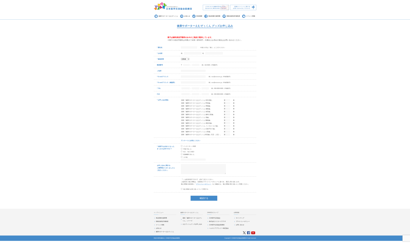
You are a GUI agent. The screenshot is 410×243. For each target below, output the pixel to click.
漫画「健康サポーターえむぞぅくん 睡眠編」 (196, 120)
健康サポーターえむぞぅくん (168, 16)
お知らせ (187, 16)
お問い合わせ (240, 225)
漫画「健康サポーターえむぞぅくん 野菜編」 (196, 103)
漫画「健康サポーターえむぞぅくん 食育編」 (196, 111)
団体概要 (199, 16)
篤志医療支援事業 (214, 16)
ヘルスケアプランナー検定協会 (219, 228)
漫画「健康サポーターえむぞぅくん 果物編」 (196, 106)
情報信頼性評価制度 (233, 16)
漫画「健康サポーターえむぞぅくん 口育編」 (196, 131)
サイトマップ (240, 218)
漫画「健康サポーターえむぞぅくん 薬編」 (195, 117)
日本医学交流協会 (214, 218)
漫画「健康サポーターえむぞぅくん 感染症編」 (197, 123)
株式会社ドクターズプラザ (217, 221)
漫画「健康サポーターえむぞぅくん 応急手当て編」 (198, 129)
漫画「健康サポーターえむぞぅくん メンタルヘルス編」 (200, 126)
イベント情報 (250, 16)
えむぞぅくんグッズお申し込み (192, 224)
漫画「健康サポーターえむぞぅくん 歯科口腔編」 (198, 114)
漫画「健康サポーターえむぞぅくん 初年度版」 (197, 100)
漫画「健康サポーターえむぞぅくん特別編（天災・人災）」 (201, 134)
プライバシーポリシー (203, 184)
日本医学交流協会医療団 (216, 225)
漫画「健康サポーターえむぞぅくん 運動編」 (196, 109)
